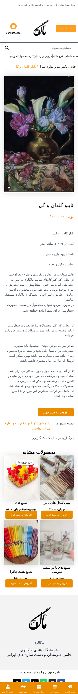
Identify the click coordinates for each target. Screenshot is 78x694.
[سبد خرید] (23, 686)
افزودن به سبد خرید (55, 412)
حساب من (70, 5)
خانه (73, 66)
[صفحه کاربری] (8, 686)
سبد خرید (23, 692)
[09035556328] (13, 26)
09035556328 (13, 33)
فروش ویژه (45, 56)
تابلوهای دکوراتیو (39, 423)
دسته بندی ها (39, 692)
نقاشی (37, 428)
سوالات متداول (24, 5)
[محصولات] (54, 686)
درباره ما (36, 5)
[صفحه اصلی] (70, 686)
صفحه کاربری (8, 692)
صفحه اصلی (70, 692)
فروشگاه (58, 56)
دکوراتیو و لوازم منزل (53, 66)
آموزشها (13, 56)
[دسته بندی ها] (39, 686)
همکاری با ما (59, 5)
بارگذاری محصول (28, 56)
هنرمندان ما (47, 5)
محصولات (55, 692)
